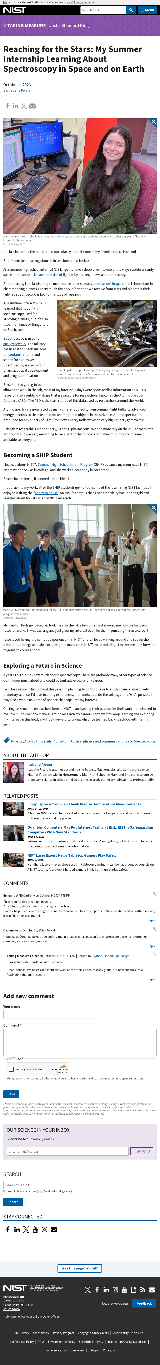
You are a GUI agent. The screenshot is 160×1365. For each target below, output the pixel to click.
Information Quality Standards (126, 1342)
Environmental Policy (61, 1342)
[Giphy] (133, 1289)
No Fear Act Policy (22, 1342)
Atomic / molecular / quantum (46, 741)
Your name (11, 1007)
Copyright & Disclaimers (93, 1333)
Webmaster (10, 1316)
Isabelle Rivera (19, 90)
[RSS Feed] (143, 1289)
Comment (12, 1025)
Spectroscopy (144, 741)
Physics (17, 741)
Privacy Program (63, 1333)
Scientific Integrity (91, 1342)
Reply (151, 920)
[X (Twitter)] (26, 1229)
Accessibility (41, 1333)
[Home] (14, 10)
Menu (149, 10)
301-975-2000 (11, 1309)
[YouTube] (124, 1289)
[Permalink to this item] (75, 455)
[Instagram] (44, 1229)
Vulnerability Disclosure (128, 1333)
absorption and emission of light (46, 274)
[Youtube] (35, 1229)
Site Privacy (21, 1333)
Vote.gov (109, 1350)
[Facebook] (7, 106)
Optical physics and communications (99, 741)
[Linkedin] (16, 106)
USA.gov (93, 1350)
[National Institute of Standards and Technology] (33, 1287)
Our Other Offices (48, 1316)
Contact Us (29, 1316)
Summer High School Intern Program (65, 464)
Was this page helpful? (80, 1268)
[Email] (32, 106)
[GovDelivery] (53, 1229)
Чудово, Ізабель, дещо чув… (111, 956)
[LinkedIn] (17, 1229)
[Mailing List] (152, 1289)
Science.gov (76, 1350)
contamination (19, 354)
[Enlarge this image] (80, 176)
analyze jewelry (14, 344)
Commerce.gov (55, 1350)
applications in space (108, 283)
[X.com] (24, 106)
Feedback (144, 1303)
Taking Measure (26, 25)
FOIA (41, 1342)
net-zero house (46, 493)
